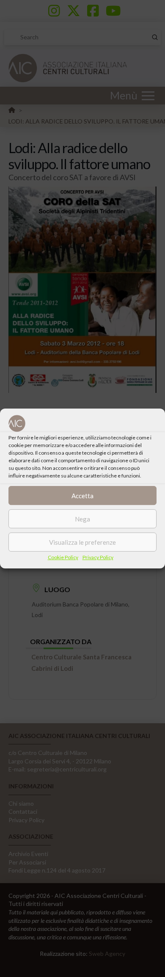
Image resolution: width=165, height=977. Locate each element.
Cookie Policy (63, 557)
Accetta (83, 495)
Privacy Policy (97, 557)
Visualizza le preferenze (82, 542)
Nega (82, 519)
